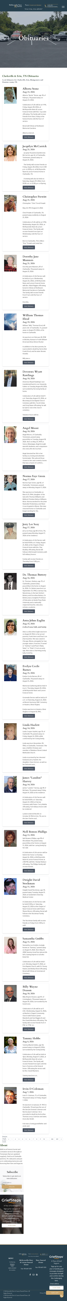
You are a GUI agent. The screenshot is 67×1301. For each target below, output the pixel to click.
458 (52, 1139)
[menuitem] (12, 1262)
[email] (33, 1275)
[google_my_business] (36, 1275)
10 (44, 1139)
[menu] (63, 7)
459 (57, 1139)
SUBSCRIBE (12, 1225)
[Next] (61, 1139)
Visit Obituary (29, 137)
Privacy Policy (43, 1293)
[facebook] (30, 1275)
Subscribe (12, 1187)
